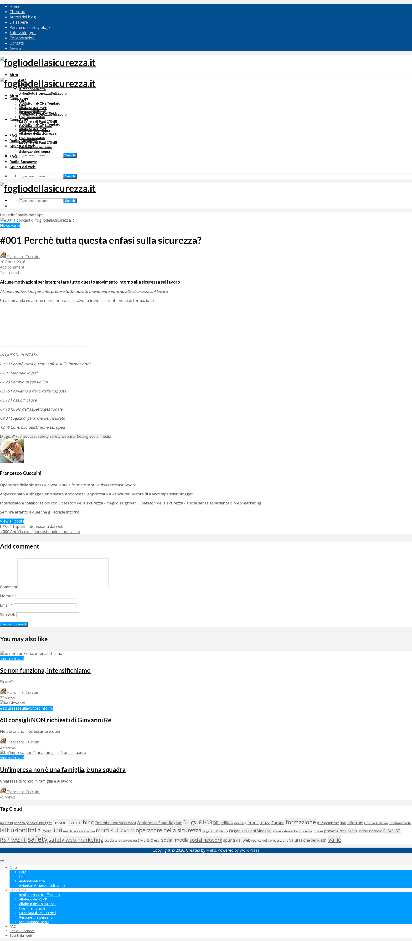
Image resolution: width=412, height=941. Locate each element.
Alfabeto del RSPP (33, 129)
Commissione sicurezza (115, 822)
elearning (240, 823)
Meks (211, 850)
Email (6, 605)
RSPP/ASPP (13, 839)
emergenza (258, 822)
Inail (343, 822)
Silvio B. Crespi (149, 840)
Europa (277, 822)
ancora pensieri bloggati (33, 822)
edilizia (227, 822)
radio (352, 831)
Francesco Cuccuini (23, 256)
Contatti (17, 43)
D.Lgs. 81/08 (11, 436)
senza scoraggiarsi (126, 840)
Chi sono (17, 11)
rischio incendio (370, 831)
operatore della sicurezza (168, 830)
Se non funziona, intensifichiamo (45, 670)
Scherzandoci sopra (34, 151)
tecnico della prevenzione (269, 841)
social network (206, 839)
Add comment (12, 267)
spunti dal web (236, 840)
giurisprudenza (328, 823)
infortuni (355, 822)
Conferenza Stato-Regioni (159, 822)
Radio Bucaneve (23, 161)
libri (57, 830)
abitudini (6, 823)
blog (88, 822)
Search (70, 155)
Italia (34, 830)
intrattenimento (400, 823)
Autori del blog (23, 17)
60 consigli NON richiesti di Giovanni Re (55, 720)
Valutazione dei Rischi (308, 840)
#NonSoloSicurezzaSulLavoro (43, 93)
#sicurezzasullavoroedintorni (26, 708)
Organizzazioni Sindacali (250, 831)
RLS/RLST (392, 831)
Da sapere (19, 22)
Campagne (19, 98)
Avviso (15, 48)
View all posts (12, 521)
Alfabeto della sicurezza (38, 133)
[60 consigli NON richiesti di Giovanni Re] (12, 703)
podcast (30, 436)
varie (334, 839)
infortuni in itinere (376, 823)
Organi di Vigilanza (215, 831)
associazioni (67, 822)
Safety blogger (23, 32)
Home (15, 6)
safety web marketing (69, 436)
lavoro (47, 831)
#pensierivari (12, 658)
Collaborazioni (23, 38)
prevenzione (335, 831)
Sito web (7, 614)
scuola (109, 840)
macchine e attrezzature (79, 831)
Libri (22, 105)
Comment (8, 587)
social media (100, 436)
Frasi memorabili (32, 117)
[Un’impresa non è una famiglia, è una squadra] (43, 752)
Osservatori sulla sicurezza (292, 831)
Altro (14, 74)
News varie (10, 225)
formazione (300, 822)
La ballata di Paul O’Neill (38, 121)
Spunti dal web (23, 167)
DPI (216, 822)
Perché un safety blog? (30, 27)
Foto (22, 101)
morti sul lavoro (115, 830)
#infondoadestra (32, 110)
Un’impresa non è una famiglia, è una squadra (63, 769)
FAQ (13, 135)
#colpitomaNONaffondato (39, 103)
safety (43, 436)
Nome (7, 596)
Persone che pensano (35, 147)
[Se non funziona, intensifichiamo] (31, 653)
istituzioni (13, 830)
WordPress (249, 850)
